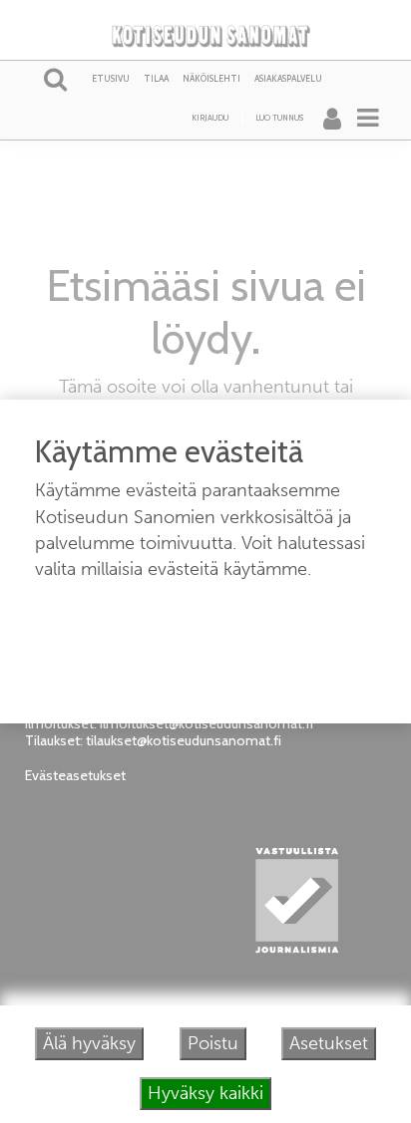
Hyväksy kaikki (205, 1093)
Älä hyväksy (89, 1043)
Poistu (213, 1043)
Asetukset (328, 1043)
